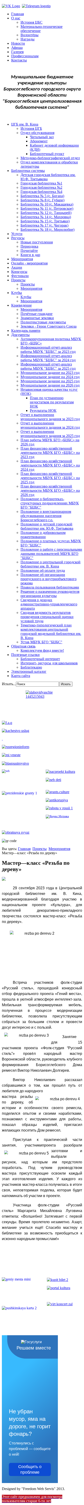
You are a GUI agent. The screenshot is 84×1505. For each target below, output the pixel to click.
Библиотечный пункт (47, 154)
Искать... (9, 684)
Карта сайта (20, 676)
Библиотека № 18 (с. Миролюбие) (47, 230)
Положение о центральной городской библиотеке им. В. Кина (50, 564)
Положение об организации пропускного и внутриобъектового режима (49, 579)
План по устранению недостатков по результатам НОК (52, 402)
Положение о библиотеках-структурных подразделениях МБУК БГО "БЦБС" (50, 503)
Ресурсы (17, 238)
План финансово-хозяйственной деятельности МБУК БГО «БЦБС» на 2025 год (50, 478)
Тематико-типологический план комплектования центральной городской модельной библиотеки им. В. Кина (51, 631)
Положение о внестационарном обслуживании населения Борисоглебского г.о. (46, 516)
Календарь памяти (25, 331)
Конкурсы (19, 272)
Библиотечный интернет (40, 659)
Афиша (17, 48)
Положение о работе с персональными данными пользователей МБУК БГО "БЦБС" (51, 553)
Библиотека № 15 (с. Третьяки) (45, 221)
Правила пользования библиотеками (50, 587)
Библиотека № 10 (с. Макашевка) (47, 204)
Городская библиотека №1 (41, 183)
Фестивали (20, 276)
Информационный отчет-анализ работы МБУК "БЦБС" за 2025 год (48, 366)
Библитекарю (31, 667)
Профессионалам (24, 56)
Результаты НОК (43, 410)
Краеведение (21, 305)
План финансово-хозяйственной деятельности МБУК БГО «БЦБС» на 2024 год (50, 465)
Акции (16, 267)
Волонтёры (29, 35)
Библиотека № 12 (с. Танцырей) (46, 213)
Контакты (19, 60)
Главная (17, 14)
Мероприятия (22, 259)
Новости (18, 43)
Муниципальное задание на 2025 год (50, 381)
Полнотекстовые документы (43, 322)
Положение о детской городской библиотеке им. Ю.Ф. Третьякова (47, 526)
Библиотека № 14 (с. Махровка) (46, 217)
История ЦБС (31, 22)
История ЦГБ (31, 128)
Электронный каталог (28, 671)
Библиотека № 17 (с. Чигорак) (44, 225)
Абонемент (39, 141)
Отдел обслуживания (37, 133)
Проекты (18, 280)
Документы (20, 335)
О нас (15, 18)
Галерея (17, 52)
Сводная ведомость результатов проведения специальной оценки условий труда (47, 617)
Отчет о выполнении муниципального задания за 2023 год (50, 417)
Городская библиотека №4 (41, 192)
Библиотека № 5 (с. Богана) (42, 196)
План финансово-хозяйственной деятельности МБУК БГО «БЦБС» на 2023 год (50, 452)
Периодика (29, 246)
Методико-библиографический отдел (50, 158)
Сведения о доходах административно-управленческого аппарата (49, 604)
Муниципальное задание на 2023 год (50, 373)
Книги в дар (30, 255)
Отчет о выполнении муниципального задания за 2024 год (50, 425)
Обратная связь (23, 646)
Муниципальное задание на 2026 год (50, 385)
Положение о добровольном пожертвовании (43, 535)
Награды (28, 39)
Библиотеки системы (28, 171)
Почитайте (29, 251)
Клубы (16, 293)
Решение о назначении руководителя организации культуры (50, 594)
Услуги (16, 234)
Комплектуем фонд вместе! (42, 650)
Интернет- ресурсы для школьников (49, 663)
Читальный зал (42, 137)
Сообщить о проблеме (30, 1469)
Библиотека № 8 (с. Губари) (42, 200)
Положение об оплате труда (43, 570)
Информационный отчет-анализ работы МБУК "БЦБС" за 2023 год (48, 349)
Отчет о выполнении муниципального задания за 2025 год (50, 434)
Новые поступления (37, 242)
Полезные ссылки (25, 655)
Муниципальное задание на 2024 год (50, 377)
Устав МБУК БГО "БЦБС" (41, 642)
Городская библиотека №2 (41, 187)
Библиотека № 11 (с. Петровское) (47, 208)
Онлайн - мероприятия (29, 263)
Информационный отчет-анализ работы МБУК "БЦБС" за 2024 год (48, 358)
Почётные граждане (36, 314)
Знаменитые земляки (37, 318)
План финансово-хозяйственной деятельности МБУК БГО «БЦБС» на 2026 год (50, 490)
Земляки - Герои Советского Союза (49, 326)
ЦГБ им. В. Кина (24, 124)
